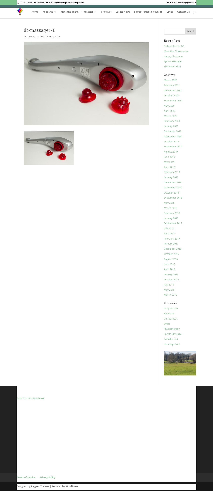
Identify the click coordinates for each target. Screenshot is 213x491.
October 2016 (171, 253)
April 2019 (169, 167)
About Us (48, 12)
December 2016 (172, 248)
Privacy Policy (47, 477)
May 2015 (169, 289)
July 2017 (169, 228)
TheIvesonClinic (36, 36)
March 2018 (170, 207)
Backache (169, 313)
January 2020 (171, 126)
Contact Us (183, 12)
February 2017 (172, 238)
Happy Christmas (173, 56)
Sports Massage (173, 61)
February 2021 (172, 85)
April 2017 (169, 233)
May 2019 (169, 162)
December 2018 (172, 182)
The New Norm (172, 66)
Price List (106, 12)
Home (34, 12)
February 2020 (172, 121)
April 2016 (169, 269)
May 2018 (169, 202)
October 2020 (171, 95)
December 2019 (172, 131)
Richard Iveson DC (174, 46)
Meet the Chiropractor (176, 51)
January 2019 (171, 177)
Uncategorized (172, 344)
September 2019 (173, 146)
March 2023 (170, 80)
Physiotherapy (172, 328)
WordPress (72, 486)
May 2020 (169, 105)
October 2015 (171, 279)
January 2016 (171, 274)
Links (170, 12)
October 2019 (171, 141)
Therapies (87, 12)
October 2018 (171, 192)
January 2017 (171, 243)
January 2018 (171, 218)
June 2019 (169, 156)
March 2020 (170, 116)
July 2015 (169, 284)
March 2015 (170, 294)
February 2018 (172, 213)
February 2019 (172, 172)
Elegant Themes (40, 486)
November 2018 (173, 187)
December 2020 (172, 90)
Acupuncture (171, 308)
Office (167, 323)
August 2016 (171, 259)
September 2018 (173, 197)
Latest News (123, 12)
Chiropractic (171, 318)
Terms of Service (26, 477)
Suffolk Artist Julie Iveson (148, 12)
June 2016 (169, 264)
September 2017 (173, 223)
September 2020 (173, 100)
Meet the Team (69, 12)
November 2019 (173, 136)
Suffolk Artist (171, 339)
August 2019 (171, 151)
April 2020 (169, 110)
